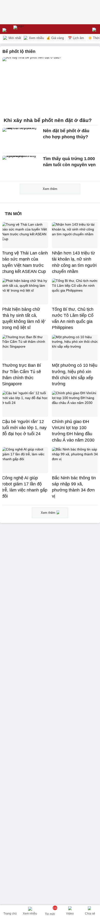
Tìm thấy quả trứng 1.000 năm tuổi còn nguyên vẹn (69, 161)
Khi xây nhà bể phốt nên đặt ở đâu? (48, 120)
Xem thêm (50, 189)
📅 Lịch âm (76, 38)
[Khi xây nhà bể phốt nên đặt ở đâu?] (50, 85)
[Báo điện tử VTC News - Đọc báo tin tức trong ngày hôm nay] (29, 29)
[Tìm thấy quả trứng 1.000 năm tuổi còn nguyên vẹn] (21, 167)
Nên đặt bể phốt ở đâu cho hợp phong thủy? (66, 133)
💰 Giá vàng (55, 38)
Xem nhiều (36, 38)
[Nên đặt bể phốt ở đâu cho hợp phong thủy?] (21, 139)
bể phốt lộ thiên (18, 51)
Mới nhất (14, 38)
